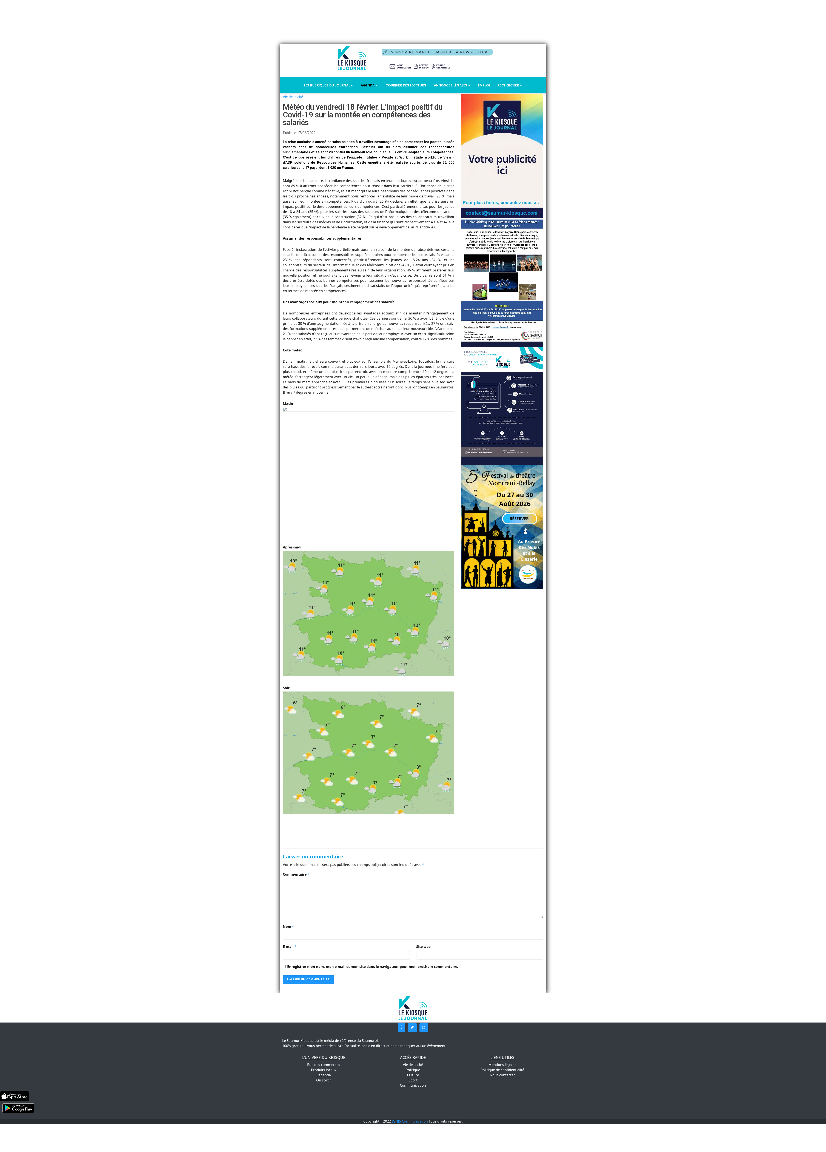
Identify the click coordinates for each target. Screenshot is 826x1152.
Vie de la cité (293, 96)
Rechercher (509, 85)
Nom (288, 926)
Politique (413, 1069)
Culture (413, 1075)
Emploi (484, 85)
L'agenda (323, 1075)
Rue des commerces (323, 1064)
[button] (401, 1027)
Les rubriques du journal (327, 85)
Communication (413, 1085)
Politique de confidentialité (502, 1069)
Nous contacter (502, 1075)
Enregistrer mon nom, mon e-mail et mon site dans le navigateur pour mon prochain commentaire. (372, 966)
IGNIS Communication (410, 1121)
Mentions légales (502, 1064)
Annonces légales (451, 85)
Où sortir (323, 1080)
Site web (423, 946)
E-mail (290, 946)
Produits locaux (323, 1069)
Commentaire (296, 874)
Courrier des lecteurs (405, 85)
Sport (413, 1080)
